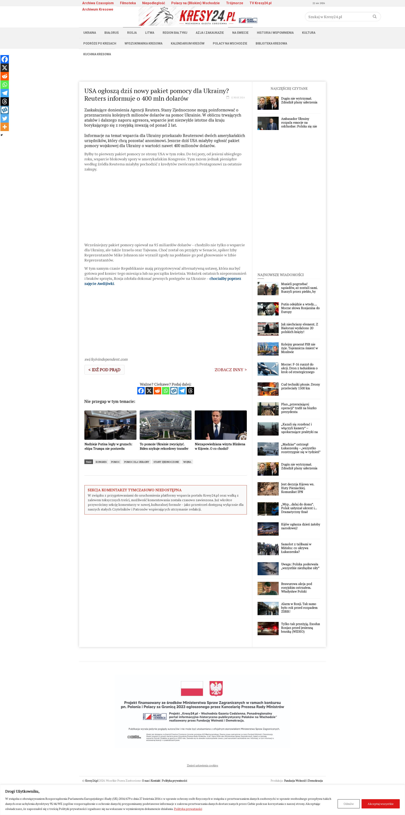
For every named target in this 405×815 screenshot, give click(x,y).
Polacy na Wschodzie (230, 43)
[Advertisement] (202, 69)
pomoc (115, 461)
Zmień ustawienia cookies (202, 765)
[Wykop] (174, 390)
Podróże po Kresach (99, 43)
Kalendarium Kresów (187, 43)
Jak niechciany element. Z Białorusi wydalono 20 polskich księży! (299, 328)
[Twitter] (4, 118)
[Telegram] (182, 390)
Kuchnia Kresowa (97, 54)
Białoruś (111, 32)
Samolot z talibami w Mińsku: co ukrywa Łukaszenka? (296, 548)
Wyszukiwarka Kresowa (143, 43)
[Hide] (1, 135)
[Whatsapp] (165, 390)
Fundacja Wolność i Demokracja (303, 781)
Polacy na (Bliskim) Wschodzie (195, 3)
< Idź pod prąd (104, 369)
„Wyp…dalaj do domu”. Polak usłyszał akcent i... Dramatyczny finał (299, 508)
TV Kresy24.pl (260, 3)
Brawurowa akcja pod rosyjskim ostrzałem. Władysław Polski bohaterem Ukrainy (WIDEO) (296, 591)
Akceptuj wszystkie (381, 804)
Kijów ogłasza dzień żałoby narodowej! (300, 526)
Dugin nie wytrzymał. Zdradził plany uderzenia (299, 100)
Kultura (308, 32)
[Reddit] (157, 390)
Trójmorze (234, 3)
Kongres (101, 461)
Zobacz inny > (231, 369)
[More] (4, 127)
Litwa (149, 32)
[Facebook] (141, 390)
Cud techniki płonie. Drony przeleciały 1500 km (300, 386)
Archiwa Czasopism (98, 3)
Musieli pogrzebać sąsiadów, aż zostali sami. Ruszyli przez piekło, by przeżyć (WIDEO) (299, 289)
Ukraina (89, 32)
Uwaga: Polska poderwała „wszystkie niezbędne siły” (300, 566)
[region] (202, 800)
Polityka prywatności (188, 809)
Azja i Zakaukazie (210, 32)
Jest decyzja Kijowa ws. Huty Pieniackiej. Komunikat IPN (297, 488)
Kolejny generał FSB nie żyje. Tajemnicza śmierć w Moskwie (299, 348)
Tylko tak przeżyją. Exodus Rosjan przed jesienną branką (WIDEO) (300, 627)
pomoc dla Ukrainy (136, 461)
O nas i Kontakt (151, 781)
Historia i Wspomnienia (275, 32)
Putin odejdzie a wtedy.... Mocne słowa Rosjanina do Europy (300, 308)
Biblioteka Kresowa (271, 43)
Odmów (349, 804)
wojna (187, 461)
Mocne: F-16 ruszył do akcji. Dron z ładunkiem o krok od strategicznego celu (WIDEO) (299, 370)
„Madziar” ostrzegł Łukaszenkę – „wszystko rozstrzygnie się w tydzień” (301, 448)
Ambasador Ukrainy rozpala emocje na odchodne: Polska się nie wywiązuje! (299, 124)
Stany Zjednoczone (166, 461)
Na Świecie (240, 32)
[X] (149, 390)
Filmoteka (128, 3)
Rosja (132, 32)
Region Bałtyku (175, 32)
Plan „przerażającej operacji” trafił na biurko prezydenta (299, 408)
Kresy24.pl (91, 781)
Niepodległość (153, 3)
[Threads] (190, 390)
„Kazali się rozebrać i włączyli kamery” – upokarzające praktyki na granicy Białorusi (299, 429)
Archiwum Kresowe (97, 9)
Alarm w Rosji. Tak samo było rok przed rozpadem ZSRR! (299, 607)
